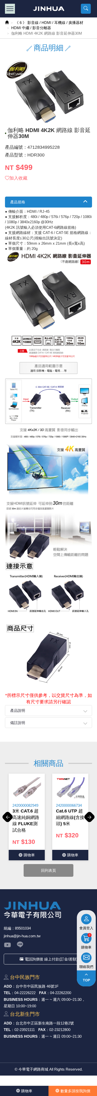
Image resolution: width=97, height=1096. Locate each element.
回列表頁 (48, 870)
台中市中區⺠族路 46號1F (37, 986)
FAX (42, 993)
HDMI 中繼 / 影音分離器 (31, 28)
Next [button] (89, 819)
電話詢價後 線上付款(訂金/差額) (51, 959)
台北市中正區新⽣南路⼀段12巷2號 (45, 1023)
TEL (7, 993)
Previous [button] (7, 819)
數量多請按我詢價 (75, 1091)
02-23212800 (59, 1029)
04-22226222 (25, 993)
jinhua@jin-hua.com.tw (22, 936)
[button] (86, 9)
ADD (8, 986)
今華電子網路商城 (48, 8)
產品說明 (17, 710)
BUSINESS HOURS (21, 999)
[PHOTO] (48, 92)
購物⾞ (26, 1091)
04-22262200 (60, 993)
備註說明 (17, 723)
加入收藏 (18, 178)
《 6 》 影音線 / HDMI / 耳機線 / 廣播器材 (49, 22)
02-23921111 (24, 1029)
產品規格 (17, 202)
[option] (27, 817)
